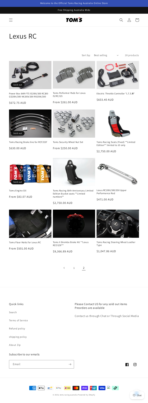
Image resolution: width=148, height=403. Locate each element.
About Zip (15, 345)
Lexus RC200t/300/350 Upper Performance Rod (112, 192)
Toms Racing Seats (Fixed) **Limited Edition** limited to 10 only (116, 144)
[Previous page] (64, 268)
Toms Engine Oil (17, 190)
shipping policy (18, 336)
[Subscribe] (70, 364)
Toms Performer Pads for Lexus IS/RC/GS (69, 95)
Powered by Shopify (86, 395)
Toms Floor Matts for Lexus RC (25, 242)
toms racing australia (69, 395)
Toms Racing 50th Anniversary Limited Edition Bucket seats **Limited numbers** (73, 193)
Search (13, 312)
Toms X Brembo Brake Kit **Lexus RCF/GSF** (71, 244)
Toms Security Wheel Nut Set (68, 142)
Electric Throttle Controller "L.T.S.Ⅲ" (116, 93)
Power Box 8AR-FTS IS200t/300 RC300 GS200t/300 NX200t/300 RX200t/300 (28, 95)
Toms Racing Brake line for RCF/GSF (28, 142)
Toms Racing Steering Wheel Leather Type (116, 244)
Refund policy (17, 328)
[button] (11, 20)
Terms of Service (18, 320)
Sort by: (86, 55)
